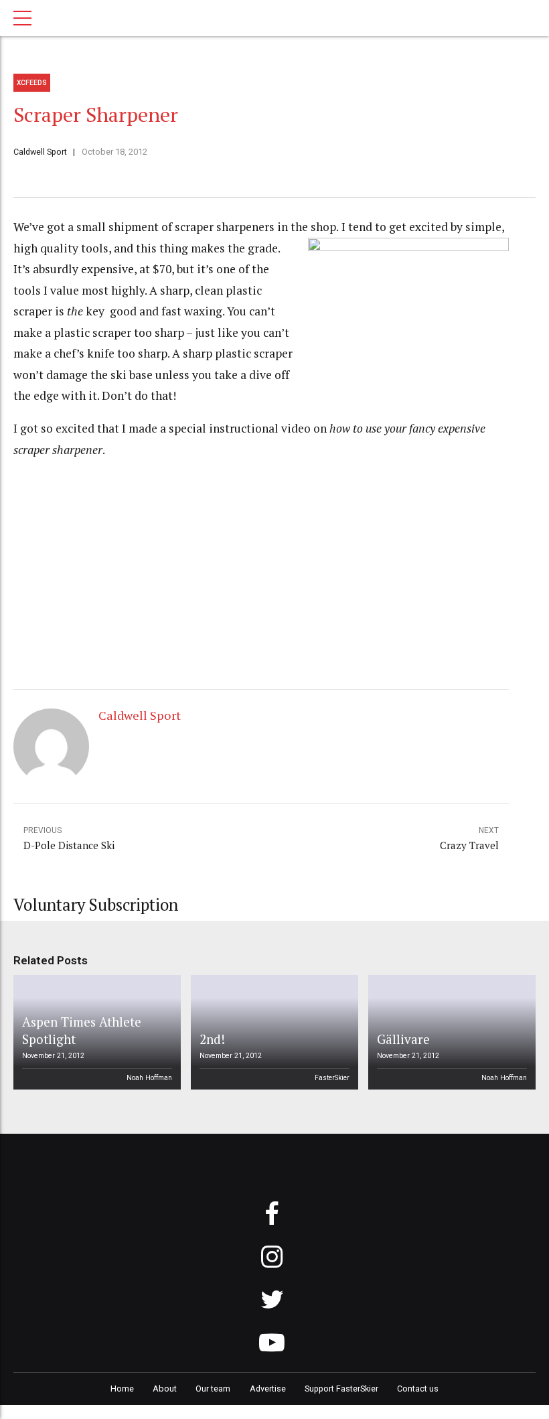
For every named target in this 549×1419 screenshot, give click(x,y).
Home (122, 1389)
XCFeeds (32, 82)
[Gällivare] (450, 1032)
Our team (212, 1389)
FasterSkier (332, 1077)
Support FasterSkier (341, 1389)
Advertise (268, 1389)
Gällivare (403, 1039)
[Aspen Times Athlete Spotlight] (95, 1032)
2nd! (212, 1039)
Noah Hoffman (149, 1077)
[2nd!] (272, 1032)
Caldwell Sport (40, 152)
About (165, 1389)
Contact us (418, 1389)
